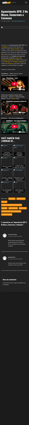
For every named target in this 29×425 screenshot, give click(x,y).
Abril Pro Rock (21, 198)
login (15, 283)
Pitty (2, 54)
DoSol (13, 98)
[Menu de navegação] (26, 2)
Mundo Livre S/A (19, 61)
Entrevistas (14, 21)
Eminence (10, 63)
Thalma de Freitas (6, 214)
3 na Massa (4, 47)
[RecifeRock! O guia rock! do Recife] (9, 2)
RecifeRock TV (21, 21)
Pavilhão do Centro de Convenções (11, 211)
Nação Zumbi (15, 49)
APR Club (7, 61)
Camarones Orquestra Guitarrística (11, 204)
